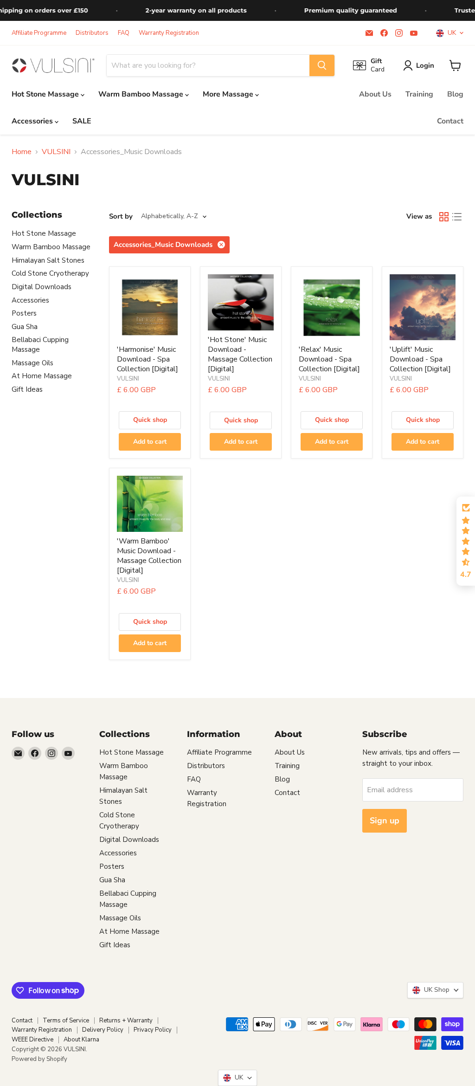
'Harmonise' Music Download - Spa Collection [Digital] (147, 359)
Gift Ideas (27, 389)
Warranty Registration (169, 33)
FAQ (123, 33)
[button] (465, 541)
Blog (455, 94)
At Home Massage (42, 376)
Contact (450, 121)
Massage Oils (32, 363)
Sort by (121, 216)
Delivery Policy (102, 1030)
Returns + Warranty (126, 1020)
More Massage (229, 94)
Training (419, 94)
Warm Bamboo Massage (141, 94)
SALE (81, 121)
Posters (24, 313)
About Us (375, 94)
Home (22, 152)
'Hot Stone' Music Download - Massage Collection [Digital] (240, 354)
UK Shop (434, 989)
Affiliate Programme (39, 33)
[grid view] (443, 216)
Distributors (92, 33)
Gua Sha (25, 326)
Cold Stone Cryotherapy (50, 273)
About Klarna (81, 1039)
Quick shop (150, 419)
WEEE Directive (32, 1039)
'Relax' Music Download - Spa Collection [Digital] (329, 359)
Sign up (384, 820)
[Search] (321, 65)
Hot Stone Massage (46, 94)
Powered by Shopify (39, 1059)
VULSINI (56, 152)
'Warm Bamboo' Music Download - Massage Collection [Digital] (149, 555)
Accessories (33, 121)
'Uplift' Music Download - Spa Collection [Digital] (420, 359)
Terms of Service (66, 1020)
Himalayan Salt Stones (48, 260)
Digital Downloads (41, 286)
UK (450, 32)
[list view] (456, 216)
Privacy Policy (153, 1030)
